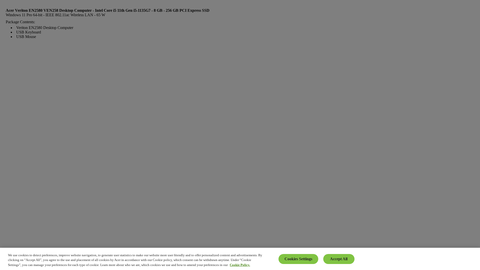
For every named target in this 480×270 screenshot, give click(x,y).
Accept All (339, 259)
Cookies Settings (298, 259)
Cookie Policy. (240, 265)
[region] (240, 259)
